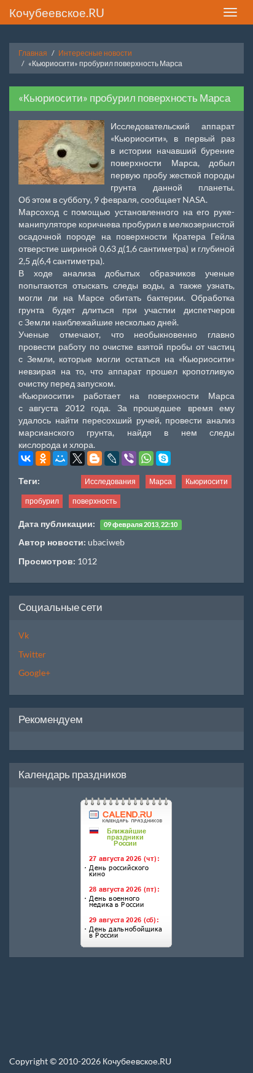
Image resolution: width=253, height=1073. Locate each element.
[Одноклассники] (43, 458)
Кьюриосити (206, 481)
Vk (23, 635)
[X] (77, 458)
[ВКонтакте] (25, 458)
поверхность (94, 501)
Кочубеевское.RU (56, 13)
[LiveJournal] (111, 458)
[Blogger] (94, 458)
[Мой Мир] (60, 458)
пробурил (42, 501)
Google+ (34, 672)
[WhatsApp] (146, 458)
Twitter (32, 654)
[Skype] (163, 458)
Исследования (110, 481)
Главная (32, 53)
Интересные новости (95, 53)
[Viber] (129, 458)
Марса (160, 481)
